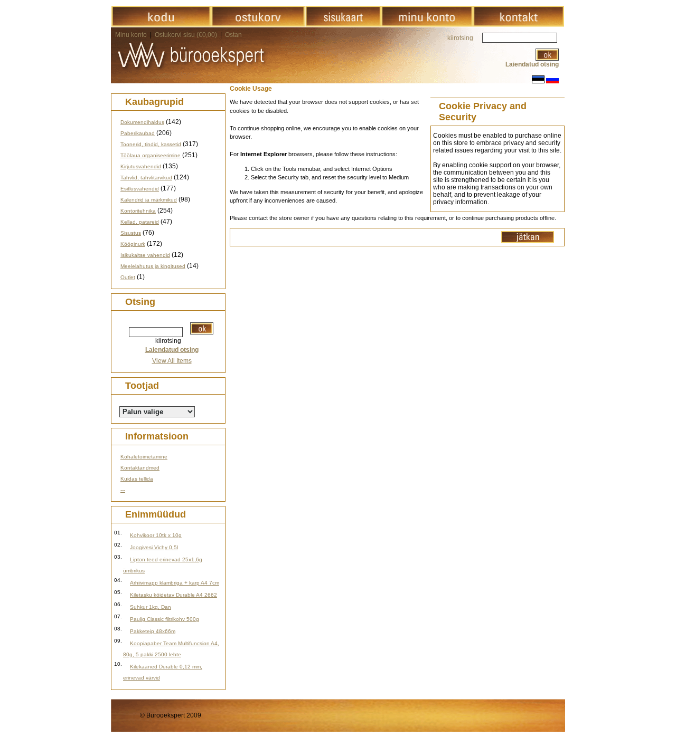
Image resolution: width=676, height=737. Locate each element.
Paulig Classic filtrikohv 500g (164, 619)
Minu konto (131, 35)
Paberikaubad (137, 133)
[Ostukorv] (258, 24)
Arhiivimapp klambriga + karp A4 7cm (174, 583)
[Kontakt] (518, 24)
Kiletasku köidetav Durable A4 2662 (173, 595)
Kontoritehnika (138, 211)
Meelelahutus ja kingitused (152, 266)
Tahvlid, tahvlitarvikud (146, 177)
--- (122, 490)
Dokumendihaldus (142, 122)
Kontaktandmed (139, 468)
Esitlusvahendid (139, 189)
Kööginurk (132, 244)
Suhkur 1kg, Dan (150, 607)
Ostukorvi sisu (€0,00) (187, 35)
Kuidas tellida (136, 479)
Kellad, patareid (139, 222)
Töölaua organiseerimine (150, 155)
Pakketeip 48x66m (152, 631)
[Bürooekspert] (161, 24)
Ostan (233, 35)
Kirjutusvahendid (140, 166)
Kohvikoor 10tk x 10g (156, 535)
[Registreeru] (427, 24)
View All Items (172, 361)
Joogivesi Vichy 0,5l (154, 547)
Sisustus (130, 233)
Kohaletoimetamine (143, 457)
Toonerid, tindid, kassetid (150, 144)
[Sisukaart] (343, 24)
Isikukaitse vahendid (145, 255)
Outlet (127, 277)
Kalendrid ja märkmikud (148, 200)
